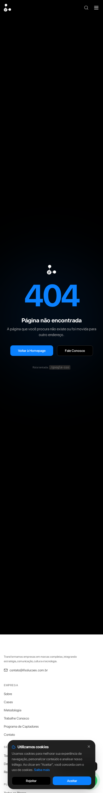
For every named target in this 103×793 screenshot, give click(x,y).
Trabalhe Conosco (16, 718)
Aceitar (72, 781)
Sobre (8, 694)
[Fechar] (89, 746)
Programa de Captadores (21, 726)
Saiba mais (42, 770)
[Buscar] (86, 7)
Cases (8, 702)
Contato (9, 734)
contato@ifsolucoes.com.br (29, 670)
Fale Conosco (75, 351)
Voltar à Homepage (32, 351)
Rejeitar (31, 781)
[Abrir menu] (96, 7)
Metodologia (12, 710)
